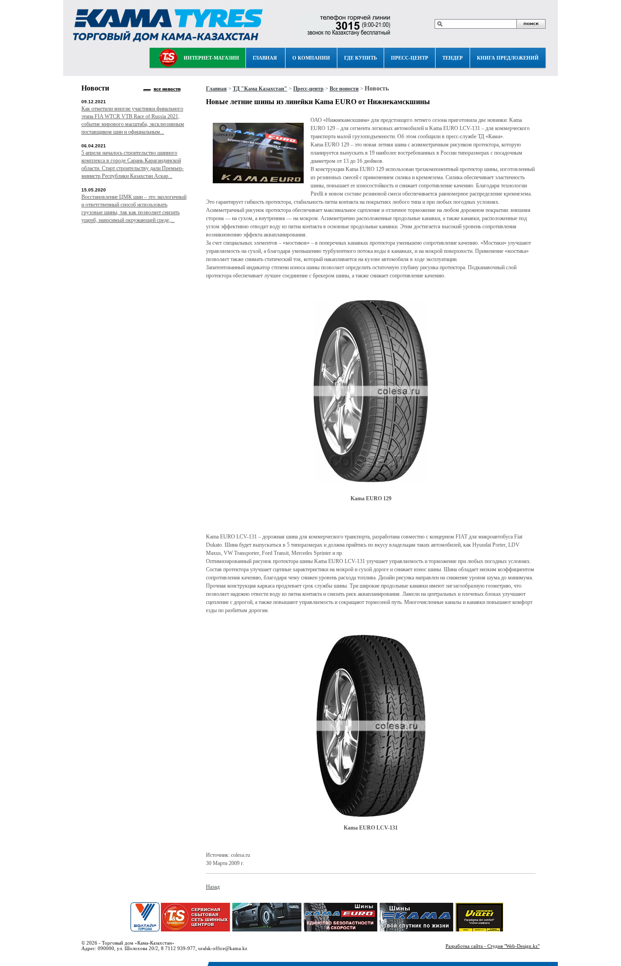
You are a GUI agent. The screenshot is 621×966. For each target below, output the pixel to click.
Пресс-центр (409, 57)
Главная (265, 57)
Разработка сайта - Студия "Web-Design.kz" (493, 946)
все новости (167, 88)
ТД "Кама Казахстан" (260, 89)
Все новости (344, 89)
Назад (213, 887)
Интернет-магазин (211, 57)
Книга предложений (508, 57)
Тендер (452, 57)
